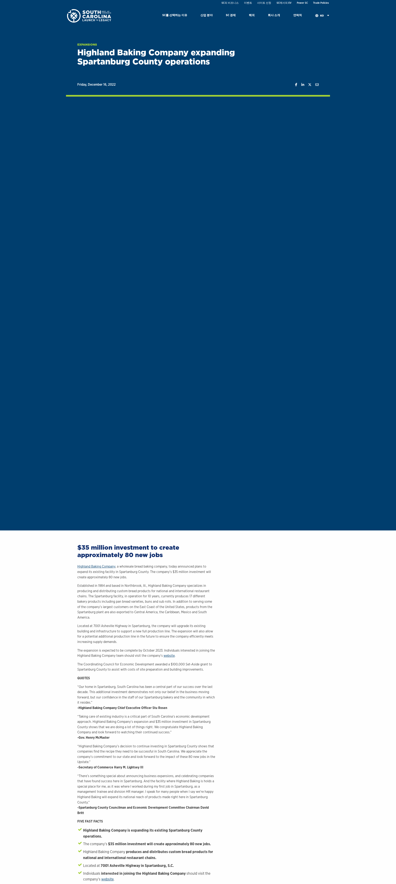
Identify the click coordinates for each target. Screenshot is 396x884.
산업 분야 (206, 15)
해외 (252, 15)
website (169, 656)
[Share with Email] (315, 85)
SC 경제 (231, 15)
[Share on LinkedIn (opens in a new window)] (300, 85)
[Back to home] (89, 16)
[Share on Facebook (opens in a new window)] (294, 85)
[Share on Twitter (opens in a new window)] (307, 85)
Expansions (87, 44)
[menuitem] (175, 16)
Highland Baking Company (96, 566)
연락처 (297, 15)
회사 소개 (274, 15)
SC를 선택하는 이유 (174, 15)
